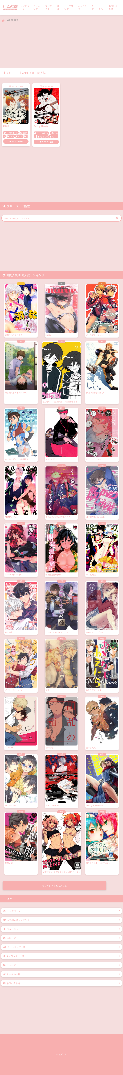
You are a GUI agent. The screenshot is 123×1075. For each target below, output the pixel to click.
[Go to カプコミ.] (3, 20)
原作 (58, 7)
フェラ (11, 136)
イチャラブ (43, 136)
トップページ (24, 7)
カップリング (68, 7)
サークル (100, 7)
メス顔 (20, 136)
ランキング (36, 7)
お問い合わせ (113, 7)
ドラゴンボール (12, 132)
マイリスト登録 (17, 141)
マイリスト (48, 7)
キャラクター (82, 7)
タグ (92, 7)
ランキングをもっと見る (54, 885)
